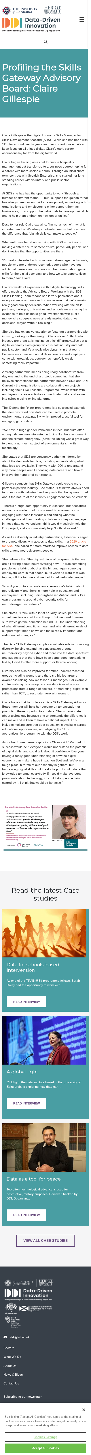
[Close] (84, 1410)
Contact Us (11, 1383)
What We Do (12, 1356)
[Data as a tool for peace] (44, 1147)
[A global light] (44, 1040)
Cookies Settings (45, 1437)
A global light (22, 1071)
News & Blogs (13, 1374)
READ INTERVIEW (26, 1002)
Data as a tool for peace (34, 1179)
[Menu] (82, 20)
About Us (10, 1365)
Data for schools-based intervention (33, 967)
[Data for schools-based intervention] (44, 933)
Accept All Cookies (45, 1448)
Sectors (9, 1348)
